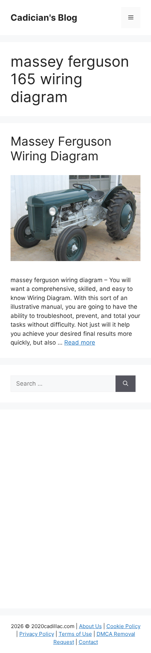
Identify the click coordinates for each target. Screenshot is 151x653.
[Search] (126, 383)
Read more (79, 342)
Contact (88, 642)
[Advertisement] (75, 513)
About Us (90, 626)
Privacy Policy (36, 634)
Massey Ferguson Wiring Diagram (61, 148)
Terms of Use (75, 634)
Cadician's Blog (44, 17)
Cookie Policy (123, 626)
